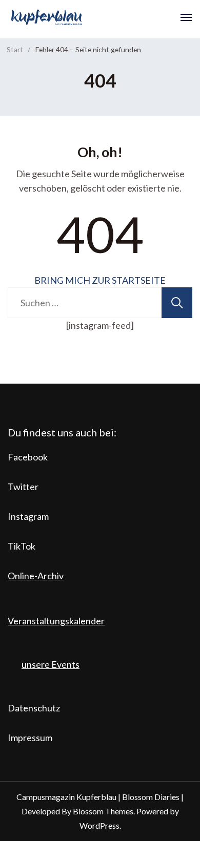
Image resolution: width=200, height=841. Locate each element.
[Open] (186, 17)
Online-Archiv (36, 575)
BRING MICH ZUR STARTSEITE (100, 280)
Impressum (30, 737)
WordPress (99, 825)
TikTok (21, 546)
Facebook (28, 456)
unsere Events (50, 664)
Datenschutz (34, 707)
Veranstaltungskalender (56, 620)
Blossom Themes (103, 811)
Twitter (23, 486)
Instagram (28, 516)
